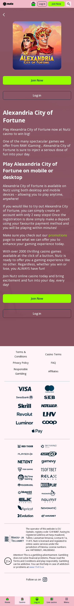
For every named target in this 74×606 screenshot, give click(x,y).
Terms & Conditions (21, 354)
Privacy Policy (21, 362)
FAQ (53, 362)
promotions (57, 235)
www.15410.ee (36, 567)
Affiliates (53, 371)
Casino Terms (53, 354)
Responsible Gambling (21, 371)
